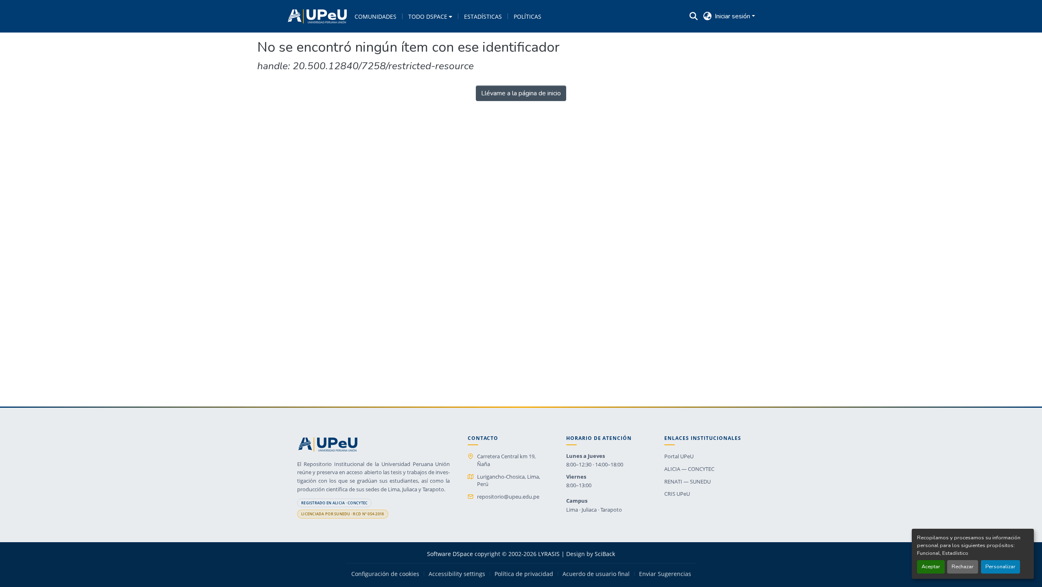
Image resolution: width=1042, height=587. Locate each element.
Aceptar (931, 566)
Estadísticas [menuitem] (483, 16)
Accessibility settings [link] (457, 574)
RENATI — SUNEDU (687, 481)
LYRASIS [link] (549, 554)
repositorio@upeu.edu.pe (508, 496)
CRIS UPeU (677, 493)
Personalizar (1000, 566)
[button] (317, 16)
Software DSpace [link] (450, 554)
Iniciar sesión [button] (733, 16)
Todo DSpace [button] (427, 16)
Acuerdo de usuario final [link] (596, 574)
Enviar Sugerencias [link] (665, 574)
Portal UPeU (679, 456)
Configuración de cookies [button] (385, 574)
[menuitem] (430, 16)
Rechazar (963, 566)
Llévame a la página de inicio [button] (521, 93)
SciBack (605, 554)
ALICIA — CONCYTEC (689, 469)
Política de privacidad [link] (524, 574)
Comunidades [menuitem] (375, 16)
